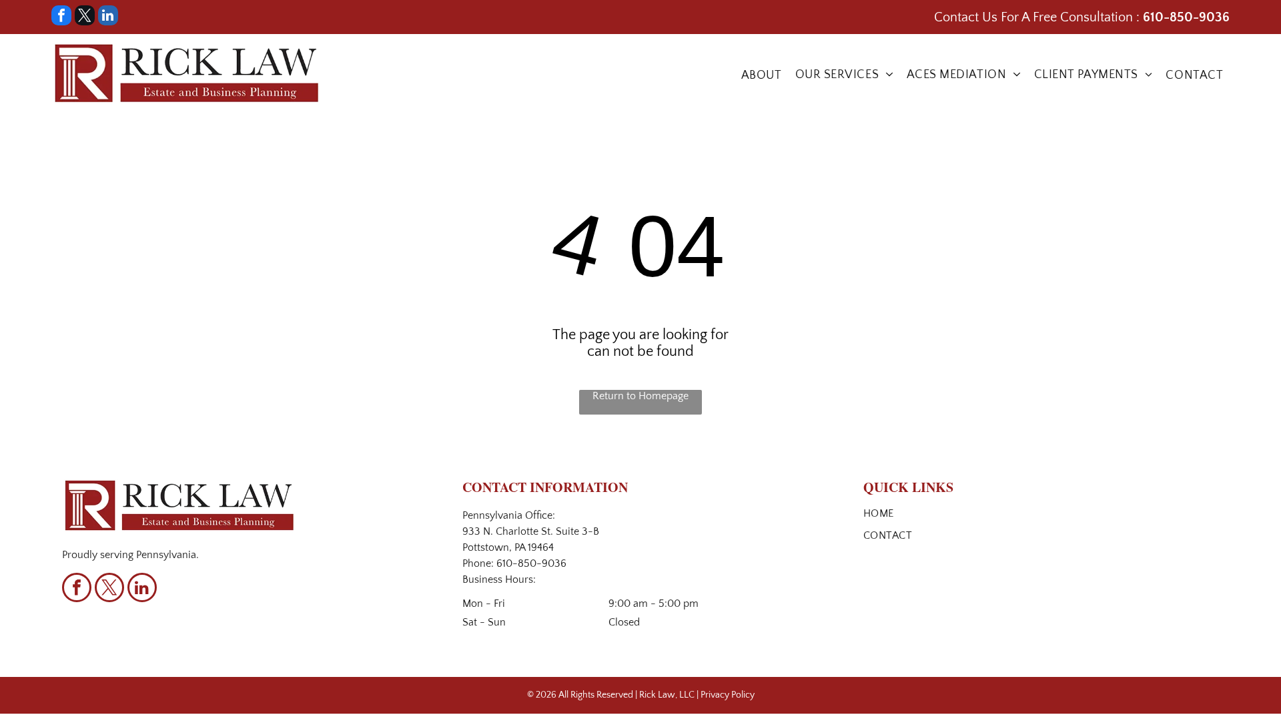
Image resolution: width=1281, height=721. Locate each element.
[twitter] (85, 17)
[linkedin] (108, 17)
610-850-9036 (531, 563)
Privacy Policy (728, 695)
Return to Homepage (640, 396)
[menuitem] (762, 75)
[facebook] (61, 17)
